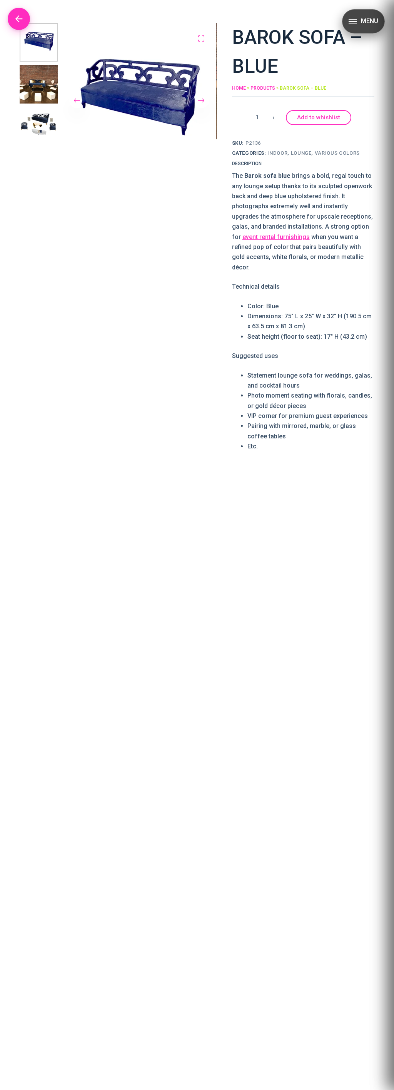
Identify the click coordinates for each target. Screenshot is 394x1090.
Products (262, 88)
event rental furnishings (276, 237)
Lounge (301, 153)
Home (239, 88)
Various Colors (337, 153)
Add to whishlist (318, 117)
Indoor (277, 153)
